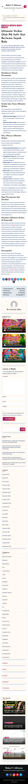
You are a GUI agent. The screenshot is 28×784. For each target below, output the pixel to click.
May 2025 (4, 517)
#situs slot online (11, 49)
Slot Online (4, 27)
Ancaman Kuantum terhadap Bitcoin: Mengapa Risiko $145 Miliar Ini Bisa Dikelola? (13, 458)
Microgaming (5, 610)
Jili (11, 324)
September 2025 (6, 503)
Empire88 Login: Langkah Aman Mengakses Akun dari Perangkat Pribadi (13, 441)
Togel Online (5, 650)
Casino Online (5, 25)
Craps (3, 574)
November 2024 (6, 539)
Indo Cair (4, 596)
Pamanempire (5, 688)
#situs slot (18, 47)
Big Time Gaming (6, 556)
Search (22, 429)
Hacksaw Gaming (6, 592)
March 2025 (5, 524)
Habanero (4, 589)
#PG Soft (13, 47)
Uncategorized (6, 653)
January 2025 (6, 532)
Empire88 (13, 225)
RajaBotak (5, 639)
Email (4, 401)
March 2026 (5, 481)
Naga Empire (5, 614)
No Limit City (5, 621)
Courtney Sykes (9, 45)
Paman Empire (8, 339)
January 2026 (6, 488)
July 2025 (5, 510)
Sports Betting (6, 646)
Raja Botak (5, 635)
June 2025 (5, 514)
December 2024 (6, 535)
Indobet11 (4, 599)
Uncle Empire (5, 657)
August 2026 (5, 474)
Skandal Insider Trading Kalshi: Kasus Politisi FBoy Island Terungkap (13, 463)
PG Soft (19, 25)
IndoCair (6, 324)
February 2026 (6, 485)
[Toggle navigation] (2, 6)
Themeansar (14, 782)
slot (8, 57)
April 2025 (5, 521)
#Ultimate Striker (11, 51)
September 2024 (6, 546)
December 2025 (6, 492)
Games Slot (13, 25)
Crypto (4, 578)
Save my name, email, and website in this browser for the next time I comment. (13, 414)
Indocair (4, 669)
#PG (10, 47)
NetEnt (4, 617)
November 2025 (6, 496)
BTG (3, 567)
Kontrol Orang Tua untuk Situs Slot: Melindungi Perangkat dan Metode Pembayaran (11, 447)
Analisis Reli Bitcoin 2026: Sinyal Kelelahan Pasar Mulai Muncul (13, 453)
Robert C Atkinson (13, 5)
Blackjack (4, 560)
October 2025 (6, 499)
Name (4, 396)
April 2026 (5, 478)
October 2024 (6, 542)
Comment (5, 376)
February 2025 (6, 528)
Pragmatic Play (6, 632)
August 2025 (5, 506)
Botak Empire (5, 563)
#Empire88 (5, 47)
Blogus (21, 780)
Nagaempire (5, 681)
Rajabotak (4, 663)
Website (5, 406)
